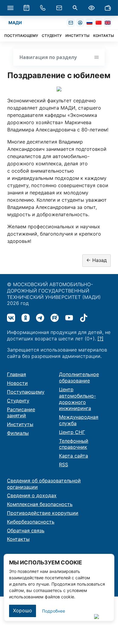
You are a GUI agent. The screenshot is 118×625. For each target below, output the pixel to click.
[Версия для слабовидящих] (91, 7)
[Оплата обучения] (107, 7)
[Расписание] (26, 7)
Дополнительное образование (79, 377)
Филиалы (18, 433)
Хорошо (22, 610)
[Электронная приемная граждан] (59, 7)
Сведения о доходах (32, 495)
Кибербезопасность (30, 522)
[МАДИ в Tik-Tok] (84, 318)
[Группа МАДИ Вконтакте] (11, 318)
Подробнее (53, 610)
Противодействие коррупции (42, 513)
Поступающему (25, 392)
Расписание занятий (21, 412)
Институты (20, 424)
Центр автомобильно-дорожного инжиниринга (77, 398)
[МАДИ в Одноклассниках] (25, 318)
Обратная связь (25, 530)
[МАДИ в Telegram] (40, 318)
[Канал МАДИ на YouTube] (69, 318)
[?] (100, 339)
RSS (63, 464)
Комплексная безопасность (40, 504)
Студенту (18, 401)
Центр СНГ (72, 432)
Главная (16, 374)
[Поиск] (75, 7)
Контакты (18, 539)
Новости (17, 383)
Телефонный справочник (73, 444)
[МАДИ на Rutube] (55, 318)
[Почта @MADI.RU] (71, 22)
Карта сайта (73, 456)
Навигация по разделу (48, 57)
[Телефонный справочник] (42, 7)
